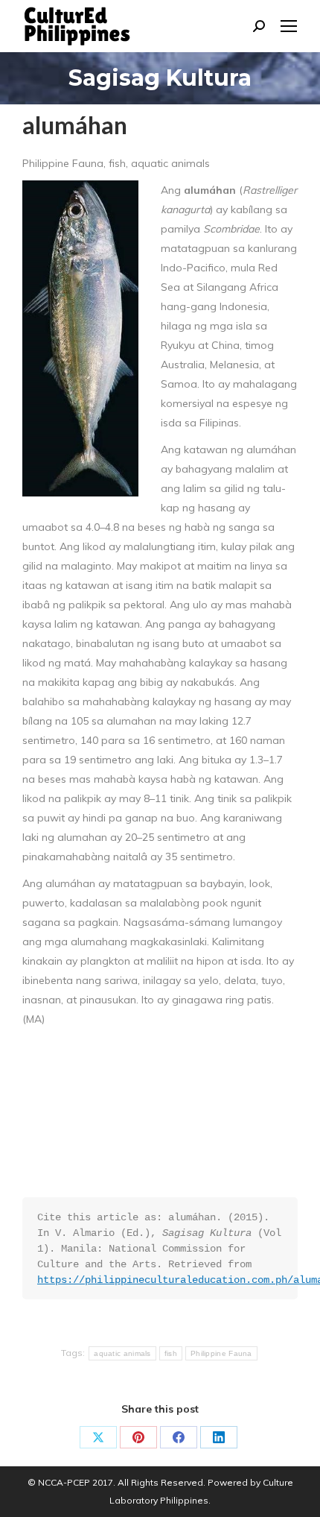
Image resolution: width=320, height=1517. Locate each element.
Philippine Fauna (221, 1353)
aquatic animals (122, 1353)
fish (170, 1353)
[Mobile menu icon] (289, 26)
